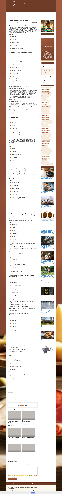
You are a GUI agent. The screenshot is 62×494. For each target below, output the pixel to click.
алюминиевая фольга (46, 89)
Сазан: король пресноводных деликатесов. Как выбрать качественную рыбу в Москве (46, 281)
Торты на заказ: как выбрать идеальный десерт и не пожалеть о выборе (47, 261)
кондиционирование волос (47, 121)
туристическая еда (45, 158)
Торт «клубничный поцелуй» (27, 452)
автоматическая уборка (46, 87)
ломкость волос (45, 124)
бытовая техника (45, 96)
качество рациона (45, 119)
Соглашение (28, 483)
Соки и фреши (45, 74)
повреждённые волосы (46, 134)
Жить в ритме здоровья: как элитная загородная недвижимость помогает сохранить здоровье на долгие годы (47, 231)
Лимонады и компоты (46, 70)
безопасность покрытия (46, 93)
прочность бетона (45, 143)
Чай (43, 68)
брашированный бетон (46, 95)
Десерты (44, 82)
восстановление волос (46, 100)
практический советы (46, 139)
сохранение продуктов (46, 149)
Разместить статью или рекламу (37, 483)
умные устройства (45, 162)
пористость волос (45, 137)
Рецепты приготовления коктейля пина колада (27, 421)
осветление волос (45, 128)
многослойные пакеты (46, 126)
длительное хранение (46, 108)
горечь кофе (44, 104)
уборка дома (44, 160)
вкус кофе (44, 98)
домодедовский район (46, 113)
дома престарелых (45, 109)
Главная (44, 64)
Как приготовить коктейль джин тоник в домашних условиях (14, 453)
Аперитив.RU (22, 4)
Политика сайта (22, 483)
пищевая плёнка (45, 132)
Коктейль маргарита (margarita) (28, 437)
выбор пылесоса (45, 102)
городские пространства (46, 106)
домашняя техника (45, 111)
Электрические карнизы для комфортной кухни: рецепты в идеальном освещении (46, 246)
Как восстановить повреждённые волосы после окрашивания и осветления (46, 206)
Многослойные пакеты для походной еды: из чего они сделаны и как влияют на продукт (47, 340)
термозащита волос (45, 156)
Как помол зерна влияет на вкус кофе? (47, 220)
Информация (45, 80)
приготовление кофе (46, 141)
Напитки (45, 66)
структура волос (45, 154)
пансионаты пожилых (46, 130)
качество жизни (45, 115)
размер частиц (44, 145)
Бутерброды (45, 78)
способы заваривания (46, 152)
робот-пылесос (44, 147)
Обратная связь (15, 483)
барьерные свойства (46, 91)
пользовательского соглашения (28, 490)
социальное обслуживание (47, 150)
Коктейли (21, 22)
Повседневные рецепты (48, 76)
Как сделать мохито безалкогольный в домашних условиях (13, 421)
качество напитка (45, 117)
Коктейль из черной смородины (14, 437)
